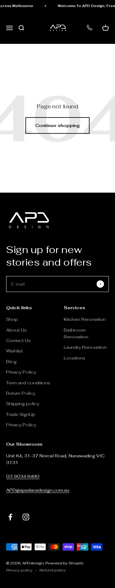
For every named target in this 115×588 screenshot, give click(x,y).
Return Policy (21, 393)
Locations (74, 358)
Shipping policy (22, 403)
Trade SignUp (20, 414)
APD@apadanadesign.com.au (37, 490)
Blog (11, 361)
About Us (16, 330)
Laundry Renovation (85, 347)
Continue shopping (57, 125)
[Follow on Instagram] (26, 517)
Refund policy (53, 570)
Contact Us (18, 340)
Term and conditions (28, 383)
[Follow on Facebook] (10, 517)
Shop (12, 319)
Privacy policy (19, 570)
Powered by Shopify (64, 563)
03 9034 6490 (23, 476)
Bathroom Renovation (76, 333)
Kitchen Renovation (85, 319)
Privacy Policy (21, 372)
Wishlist (14, 351)
